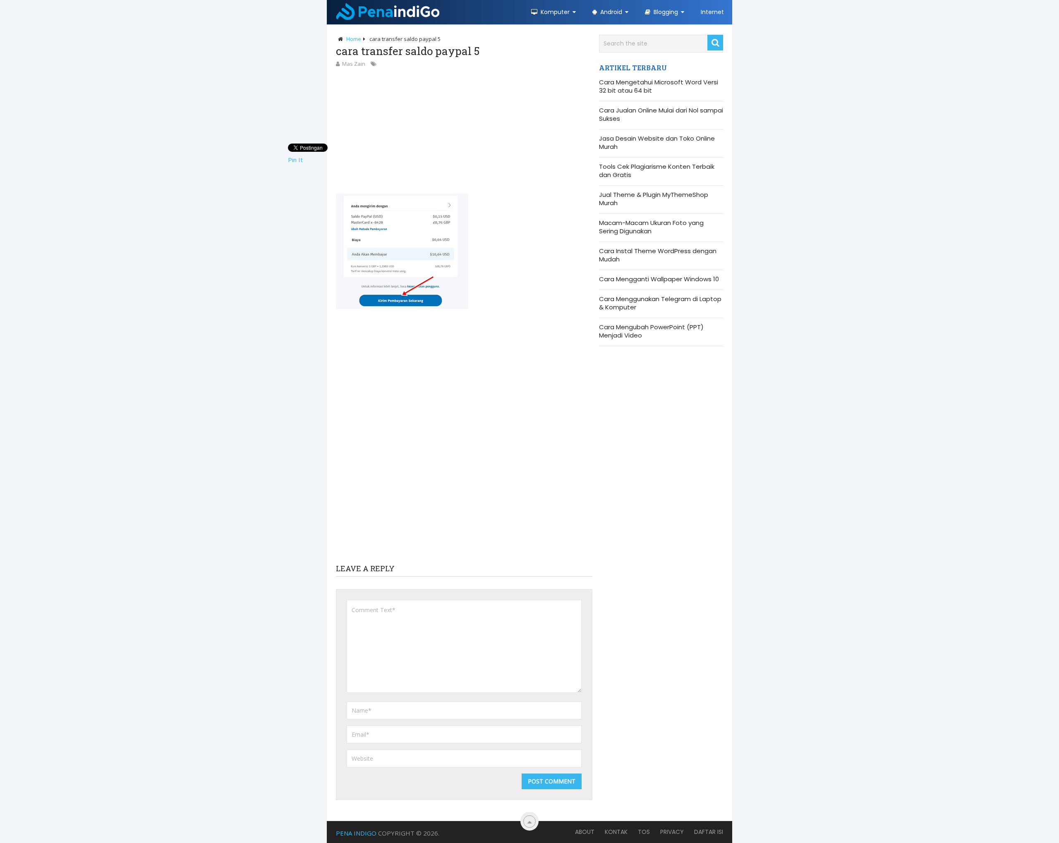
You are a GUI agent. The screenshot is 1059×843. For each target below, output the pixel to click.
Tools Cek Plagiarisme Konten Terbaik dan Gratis (656, 171)
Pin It (295, 160)
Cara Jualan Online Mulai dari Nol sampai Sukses (661, 114)
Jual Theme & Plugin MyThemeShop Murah (653, 199)
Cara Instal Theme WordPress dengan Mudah (657, 255)
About (584, 832)
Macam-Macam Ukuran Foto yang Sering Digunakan (651, 227)
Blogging (665, 12)
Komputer (554, 12)
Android (610, 12)
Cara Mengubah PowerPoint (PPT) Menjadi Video (651, 331)
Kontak (616, 832)
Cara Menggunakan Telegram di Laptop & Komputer (660, 303)
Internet (712, 12)
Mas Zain (353, 63)
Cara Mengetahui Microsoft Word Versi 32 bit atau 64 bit (658, 86)
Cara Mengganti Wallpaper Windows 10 (659, 279)
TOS (644, 832)
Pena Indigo (356, 833)
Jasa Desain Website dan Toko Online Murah (657, 142)
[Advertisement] (464, 130)
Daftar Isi (708, 832)
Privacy (672, 832)
